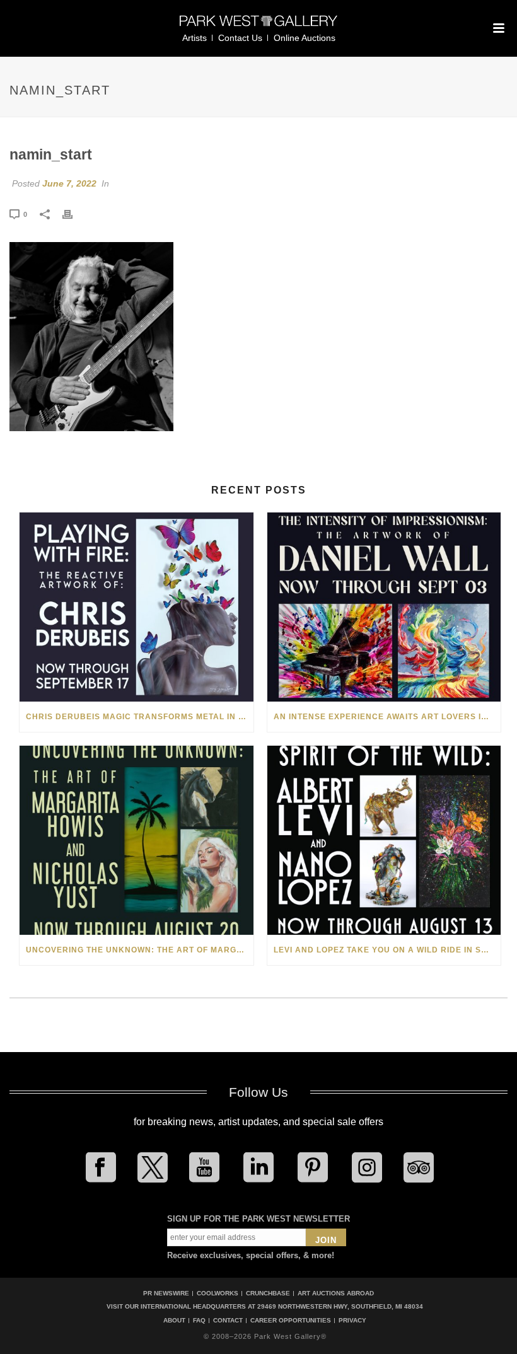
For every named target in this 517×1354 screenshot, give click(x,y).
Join (326, 1240)
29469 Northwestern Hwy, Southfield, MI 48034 (340, 1306)
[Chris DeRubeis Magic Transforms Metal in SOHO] (136, 607)
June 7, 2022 (69, 183)
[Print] (73, 214)
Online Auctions (304, 38)
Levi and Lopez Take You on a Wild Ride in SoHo (387, 950)
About (174, 1320)
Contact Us (240, 38)
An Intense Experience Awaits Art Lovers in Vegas (387, 716)
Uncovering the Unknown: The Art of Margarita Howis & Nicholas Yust (139, 950)
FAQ (199, 1320)
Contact (228, 1320)
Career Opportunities (290, 1320)
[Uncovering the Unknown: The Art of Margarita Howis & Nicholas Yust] (136, 840)
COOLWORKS (217, 1293)
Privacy (352, 1320)
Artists (194, 38)
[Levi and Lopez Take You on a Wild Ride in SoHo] (384, 840)
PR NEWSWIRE (166, 1293)
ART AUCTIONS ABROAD (336, 1293)
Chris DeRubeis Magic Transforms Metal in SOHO (139, 716)
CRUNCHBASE (268, 1293)
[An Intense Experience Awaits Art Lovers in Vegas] (384, 607)
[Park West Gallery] (258, 26)
